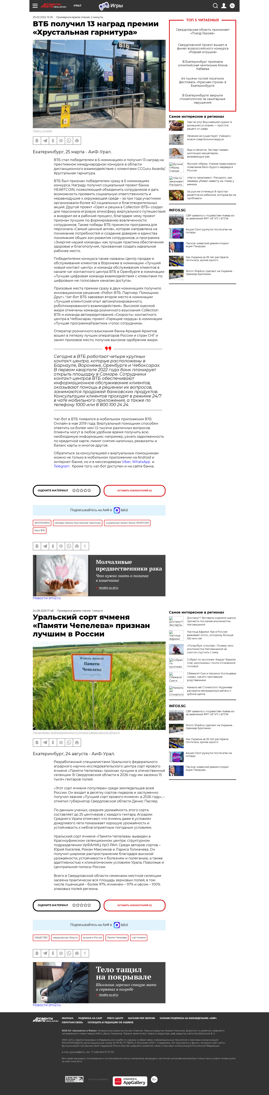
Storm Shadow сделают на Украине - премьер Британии (210, 273)
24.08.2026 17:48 (43, 610)
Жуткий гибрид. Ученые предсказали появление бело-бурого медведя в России (211, 167)
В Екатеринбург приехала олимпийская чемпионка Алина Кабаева (202, 65)
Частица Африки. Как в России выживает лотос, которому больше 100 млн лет (210, 635)
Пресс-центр (115, 1018)
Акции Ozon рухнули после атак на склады (209, 231)
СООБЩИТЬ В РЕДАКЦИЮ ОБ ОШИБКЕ (110, 1022)
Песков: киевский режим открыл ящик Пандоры (207, 245)
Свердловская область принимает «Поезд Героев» (202, 31)
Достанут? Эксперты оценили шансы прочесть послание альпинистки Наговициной (211, 621)
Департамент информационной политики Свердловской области (76, 732)
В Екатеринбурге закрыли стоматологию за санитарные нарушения (202, 99)
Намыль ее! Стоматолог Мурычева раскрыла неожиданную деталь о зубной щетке (209, 691)
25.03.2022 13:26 (43, 17)
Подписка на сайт (90, 1018)
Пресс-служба (42, 130)
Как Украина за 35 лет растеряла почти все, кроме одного (207, 259)
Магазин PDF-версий (141, 1018)
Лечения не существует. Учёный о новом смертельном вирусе (209, 137)
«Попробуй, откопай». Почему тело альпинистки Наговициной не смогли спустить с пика (210, 649)
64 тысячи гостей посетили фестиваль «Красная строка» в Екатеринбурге (202, 82)
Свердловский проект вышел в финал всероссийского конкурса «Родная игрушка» (202, 48)
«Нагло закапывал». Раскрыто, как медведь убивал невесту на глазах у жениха (210, 181)
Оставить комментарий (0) (134, 490)
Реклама (67, 1018)
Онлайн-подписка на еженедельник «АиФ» (188, 1018)
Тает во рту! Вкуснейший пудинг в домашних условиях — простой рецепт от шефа (209, 125)
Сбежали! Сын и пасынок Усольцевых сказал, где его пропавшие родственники (211, 677)
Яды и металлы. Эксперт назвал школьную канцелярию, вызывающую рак (207, 153)
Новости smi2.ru (47, 598)
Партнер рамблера (98, 1079)
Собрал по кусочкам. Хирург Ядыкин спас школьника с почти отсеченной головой (211, 663)
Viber (126, 462)
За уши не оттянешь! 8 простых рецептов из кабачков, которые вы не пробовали (211, 195)
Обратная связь (72, 1022)
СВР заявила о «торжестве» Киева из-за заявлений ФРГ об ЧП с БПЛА (210, 217)
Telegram (62, 466)
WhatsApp (141, 462)
